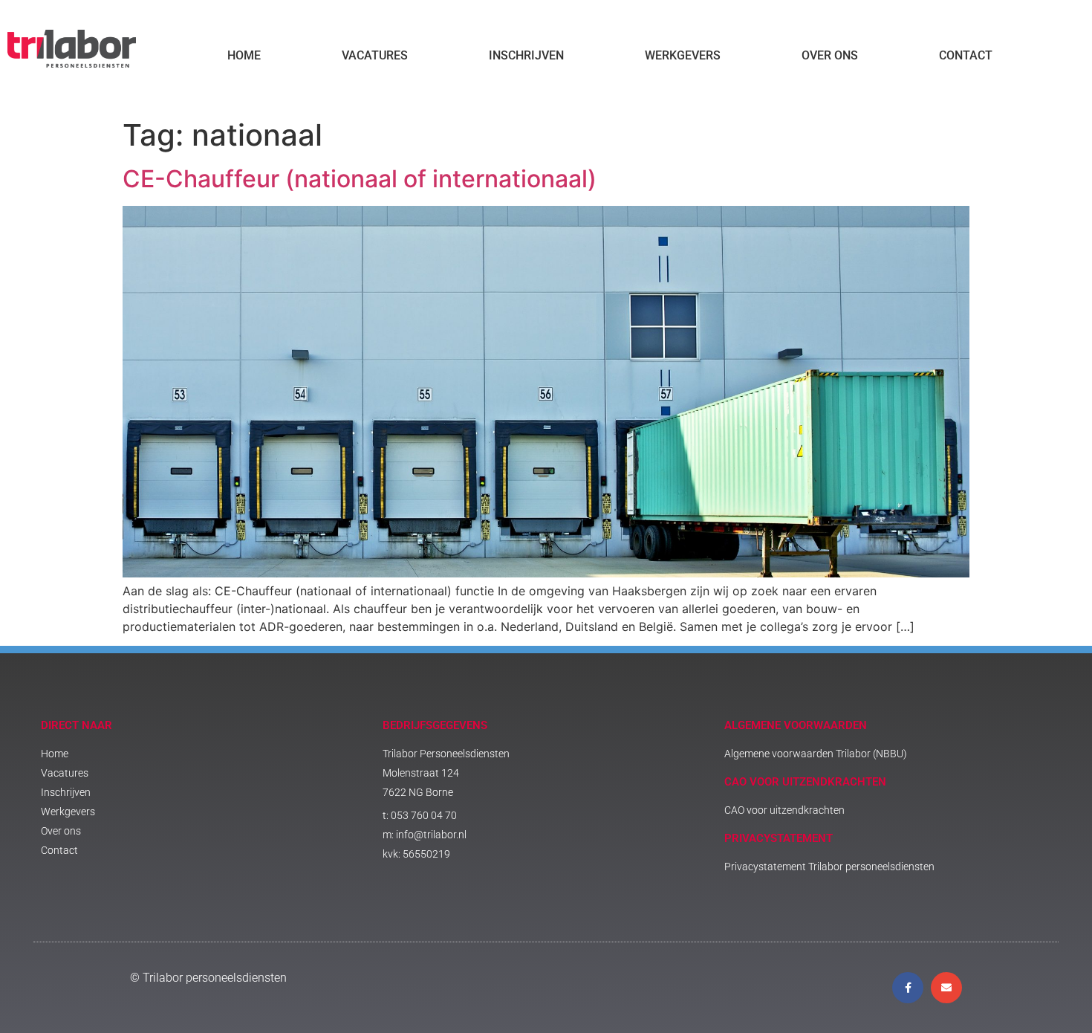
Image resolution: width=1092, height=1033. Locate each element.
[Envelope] (946, 987)
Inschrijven (526, 55)
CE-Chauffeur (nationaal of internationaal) (360, 178)
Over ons (830, 55)
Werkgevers (683, 55)
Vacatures (375, 55)
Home (244, 55)
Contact (965, 55)
